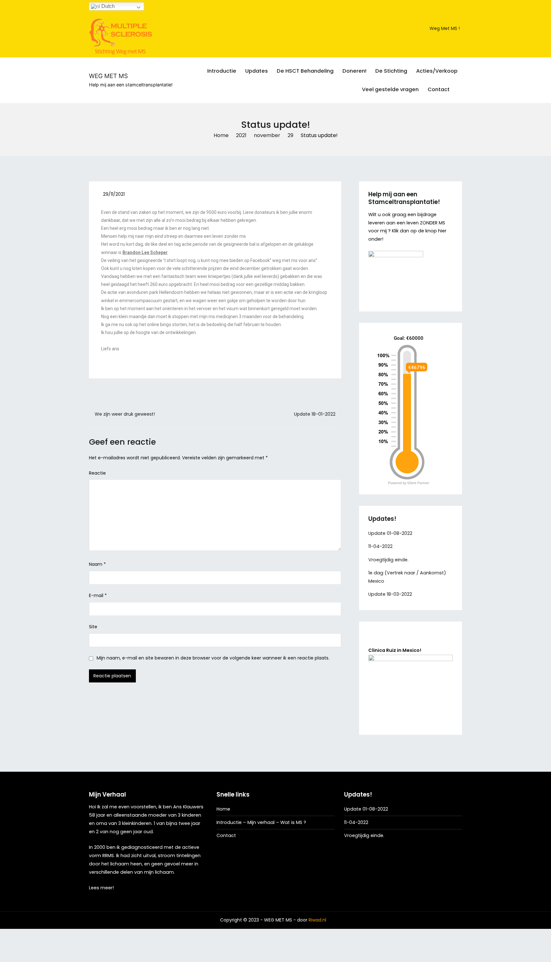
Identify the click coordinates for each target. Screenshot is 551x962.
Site (93, 626)
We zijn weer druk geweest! (125, 414)
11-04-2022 (380, 546)
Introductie (221, 71)
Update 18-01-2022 (314, 414)
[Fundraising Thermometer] (409, 408)
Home (223, 809)
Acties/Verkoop (437, 71)
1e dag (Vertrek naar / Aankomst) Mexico (407, 577)
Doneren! (354, 71)
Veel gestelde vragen (390, 89)
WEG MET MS (108, 76)
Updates (256, 71)
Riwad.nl (317, 920)
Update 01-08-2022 (390, 533)
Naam (97, 564)
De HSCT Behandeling (305, 71)
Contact (439, 89)
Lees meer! (101, 888)
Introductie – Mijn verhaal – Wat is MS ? (261, 822)
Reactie (97, 473)
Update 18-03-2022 (390, 594)
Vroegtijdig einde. (388, 560)
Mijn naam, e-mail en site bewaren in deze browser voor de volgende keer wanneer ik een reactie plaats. (213, 658)
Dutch (107, 6)
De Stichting (391, 71)
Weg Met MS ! (445, 28)
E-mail (98, 595)
